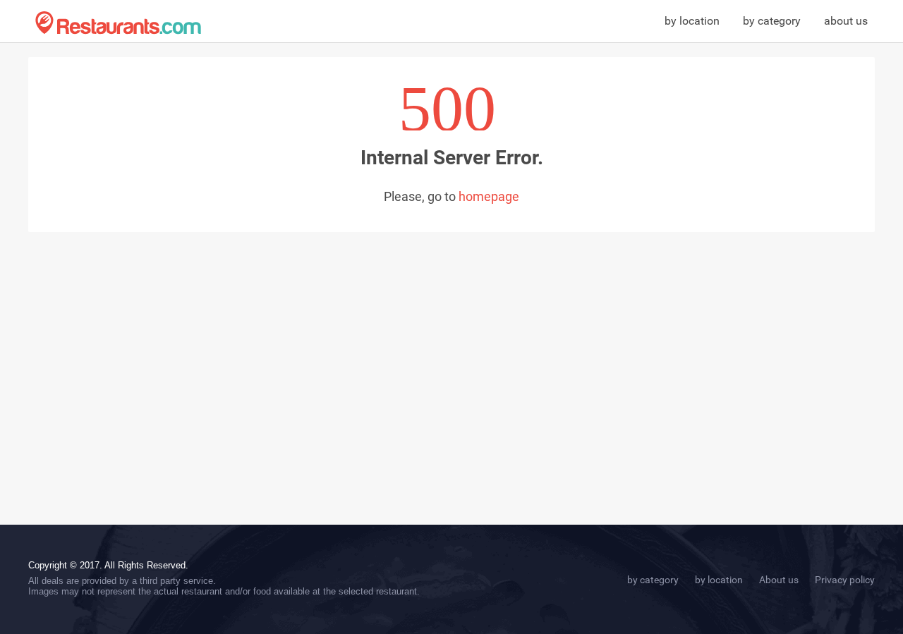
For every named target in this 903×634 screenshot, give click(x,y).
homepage (489, 196)
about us (846, 21)
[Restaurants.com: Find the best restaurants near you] (118, 23)
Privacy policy (845, 579)
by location (692, 21)
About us (779, 579)
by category (772, 21)
